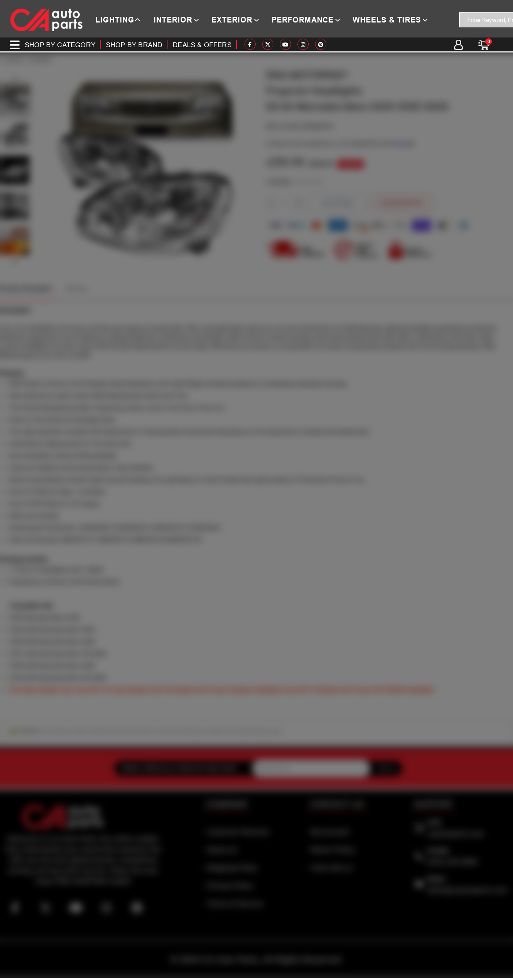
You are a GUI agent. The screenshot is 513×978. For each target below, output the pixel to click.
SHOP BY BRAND (134, 45)
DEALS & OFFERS (202, 45)
